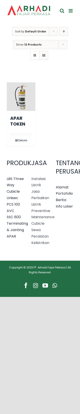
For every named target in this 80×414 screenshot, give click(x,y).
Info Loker (64, 206)
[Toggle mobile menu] (71, 10)
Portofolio (64, 193)
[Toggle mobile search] (62, 10)
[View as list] (43, 55)
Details (22, 140)
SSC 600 (14, 217)
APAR (11, 236)
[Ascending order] (63, 31)
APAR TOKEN (17, 121)
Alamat (62, 187)
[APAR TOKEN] (21, 96)
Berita (61, 199)
